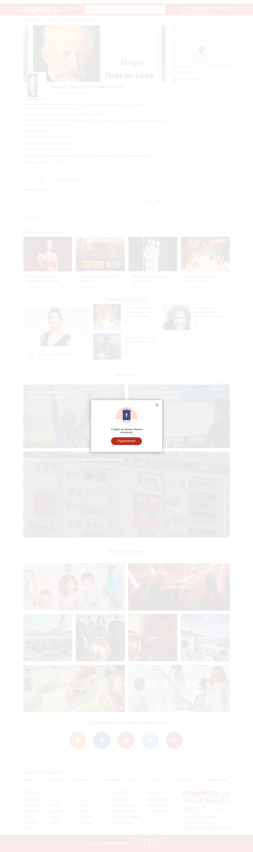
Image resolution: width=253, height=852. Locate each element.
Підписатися (126, 441)
